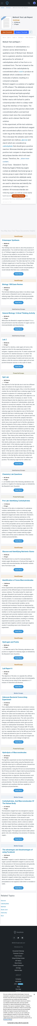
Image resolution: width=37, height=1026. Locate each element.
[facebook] (14, 939)
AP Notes (18, 960)
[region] (18, 1009)
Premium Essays (18, 953)
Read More (18, 274)
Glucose (3, 900)
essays (8, 7)
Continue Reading (18, 196)
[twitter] (19, 939)
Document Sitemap (18, 951)
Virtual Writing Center (18, 958)
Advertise (18, 981)
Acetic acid (4, 910)
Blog (18, 987)
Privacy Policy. (8, 1019)
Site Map (18, 989)
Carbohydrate (5, 903)
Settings (20, 37)
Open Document (7, 32)
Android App (18, 970)
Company (18, 979)
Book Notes (18, 963)
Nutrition (3, 906)
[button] (2, 2)
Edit (8, 37)
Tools (13, 37)
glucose (25, 140)
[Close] (34, 994)
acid (20, 72)
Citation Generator (18, 965)
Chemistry (4, 913)
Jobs (15, 984)
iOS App (18, 968)
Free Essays (18, 956)
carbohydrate (8, 146)
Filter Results (29, 37)
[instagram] (23, 939)
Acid (2, 916)
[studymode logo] (12, 3)
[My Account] (35, 3)
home (2, 7)
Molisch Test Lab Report (23, 17)
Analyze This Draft (21, 32)
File (4, 37)
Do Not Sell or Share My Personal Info (17, 1022)
